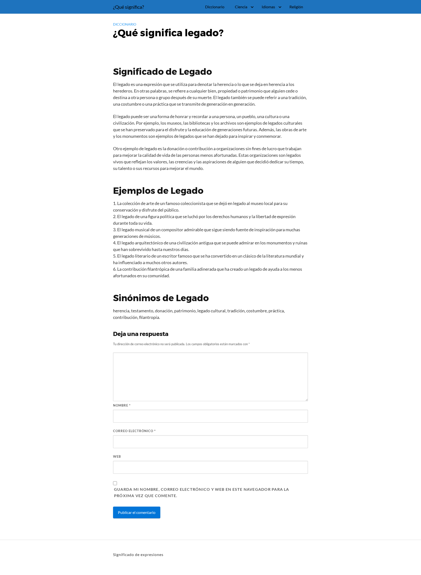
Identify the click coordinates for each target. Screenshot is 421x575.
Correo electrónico (134, 431)
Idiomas (268, 6)
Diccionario (214, 6)
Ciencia (241, 6)
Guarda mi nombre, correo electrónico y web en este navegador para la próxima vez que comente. (201, 492)
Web (117, 456)
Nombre (122, 405)
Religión (296, 6)
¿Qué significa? (128, 6)
